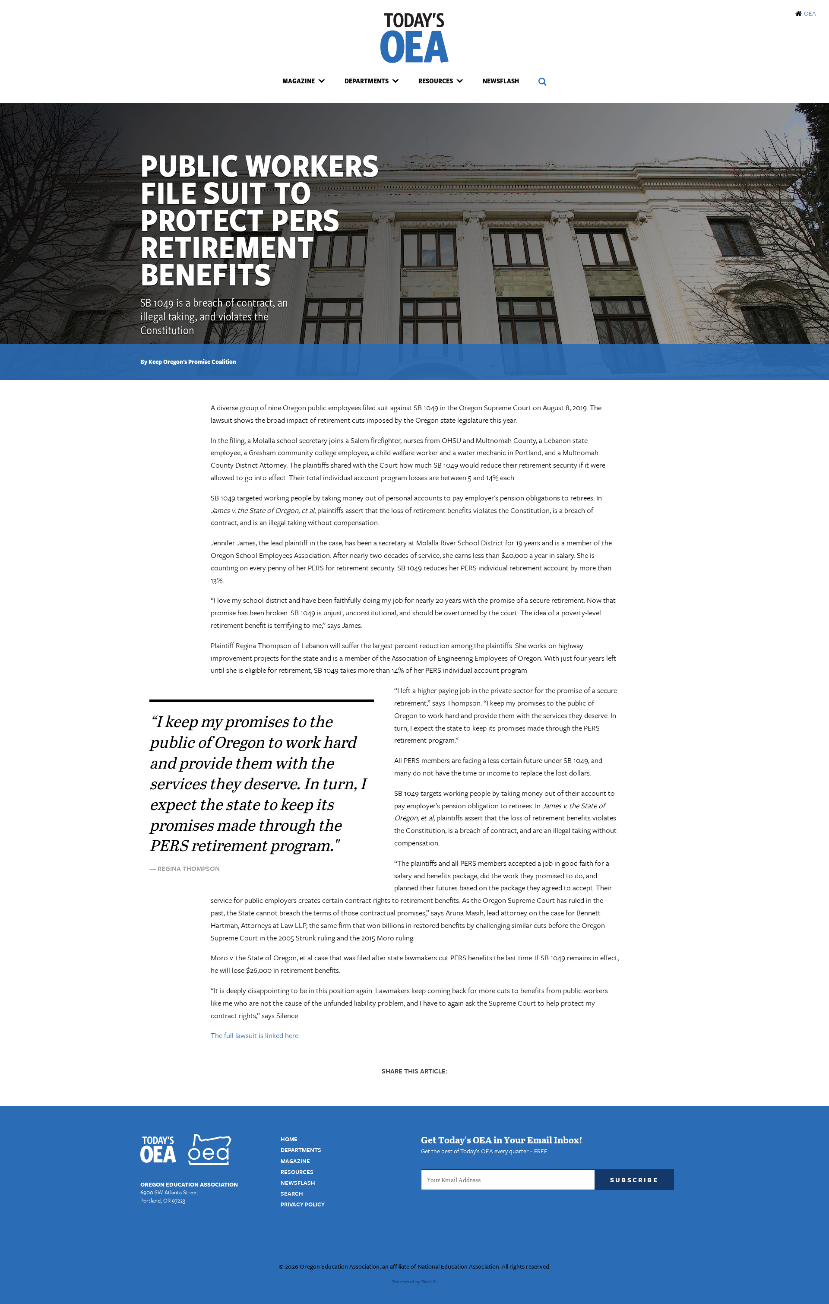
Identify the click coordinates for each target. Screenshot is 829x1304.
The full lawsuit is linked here (254, 1035)
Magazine (295, 1161)
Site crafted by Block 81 (414, 1281)
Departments (301, 1150)
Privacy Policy (303, 1204)
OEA (810, 13)
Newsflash (501, 80)
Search (292, 1193)
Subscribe (634, 1179)
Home (289, 1139)
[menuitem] (304, 81)
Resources (297, 1172)
